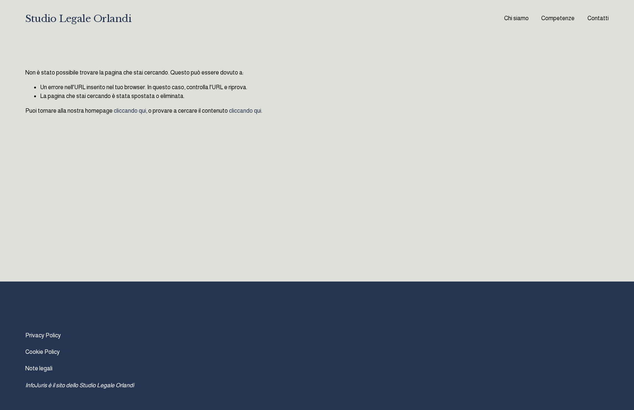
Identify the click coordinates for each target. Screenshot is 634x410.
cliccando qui (130, 111)
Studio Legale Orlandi (78, 18)
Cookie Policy (42, 352)
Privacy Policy (43, 335)
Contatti (598, 18)
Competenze (558, 18)
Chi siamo (516, 18)
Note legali (38, 368)
